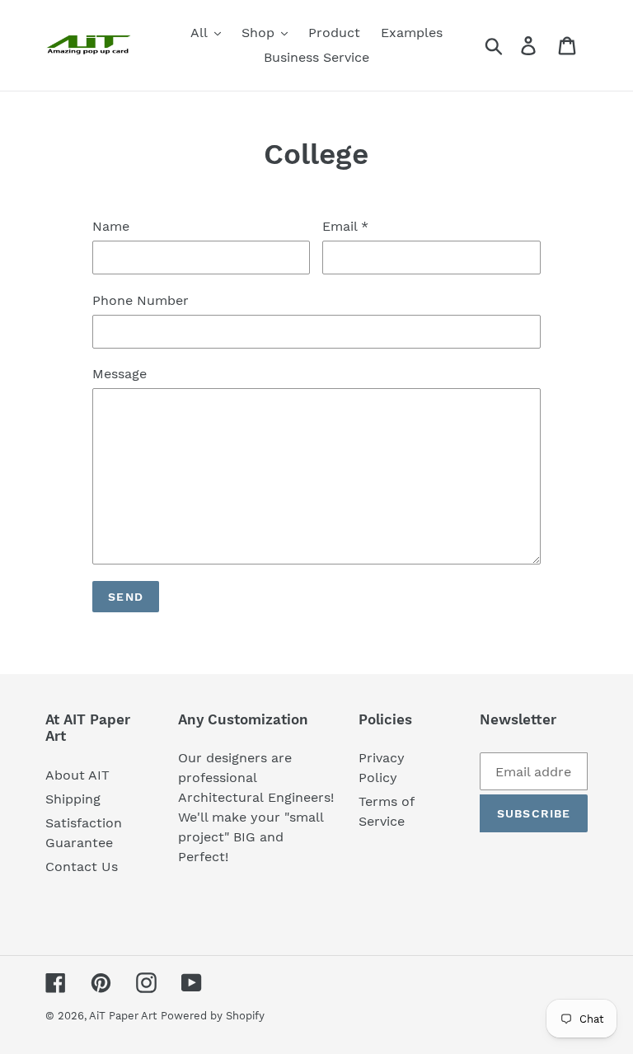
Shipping (73, 799)
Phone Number (140, 300)
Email (345, 226)
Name (110, 226)
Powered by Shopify (213, 1015)
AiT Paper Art (123, 1015)
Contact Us (81, 866)
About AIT (77, 775)
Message (119, 374)
